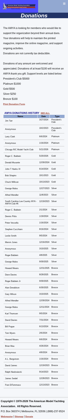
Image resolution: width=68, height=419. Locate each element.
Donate (29, 416)
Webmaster (7, 416)
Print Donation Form (14, 104)
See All (45, 113)
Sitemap (19, 416)
